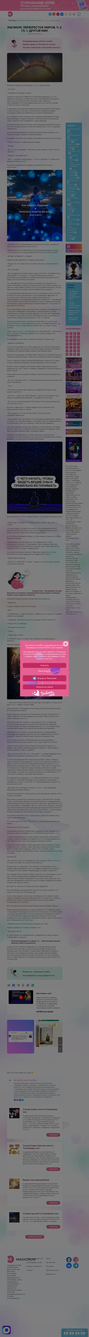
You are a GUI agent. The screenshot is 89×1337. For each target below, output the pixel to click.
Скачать (44, 665)
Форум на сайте (44, 687)
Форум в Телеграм (46, 678)
